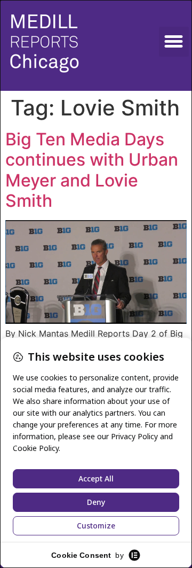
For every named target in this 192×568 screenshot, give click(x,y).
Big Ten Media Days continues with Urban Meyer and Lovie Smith (91, 170)
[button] (174, 42)
